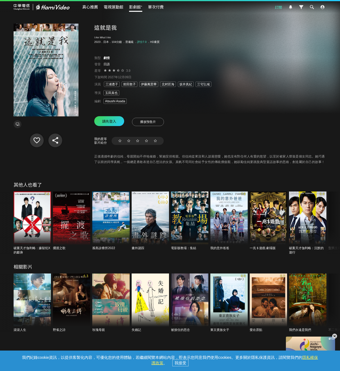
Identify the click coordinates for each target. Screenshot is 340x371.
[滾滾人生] (32, 302)
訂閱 (278, 7)
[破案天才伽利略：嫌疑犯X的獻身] (32, 223)
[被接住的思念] (189, 302)
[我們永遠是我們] (307, 302)
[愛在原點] (268, 302)
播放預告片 (148, 121)
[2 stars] (128, 141)
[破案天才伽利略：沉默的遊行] (307, 223)
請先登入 (109, 121)
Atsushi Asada (115, 101)
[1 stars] (119, 141)
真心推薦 (90, 7)
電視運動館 (113, 7)
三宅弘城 (203, 84)
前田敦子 (129, 84)
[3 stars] (137, 141)
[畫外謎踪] (150, 220)
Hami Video (42, 7)
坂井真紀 (185, 84)
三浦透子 (111, 84)
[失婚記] (150, 302)
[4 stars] (146, 141)
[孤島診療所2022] (111, 220)
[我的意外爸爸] (229, 220)
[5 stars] (155, 141)
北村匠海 (168, 84)
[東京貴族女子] (229, 302)
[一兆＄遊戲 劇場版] (268, 220)
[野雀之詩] (71, 302)
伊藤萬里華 (149, 84)
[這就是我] (37, 140)
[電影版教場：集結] (189, 220)
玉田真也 (111, 93)
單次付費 (156, 7)
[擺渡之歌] (71, 220)
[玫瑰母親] (111, 302)
